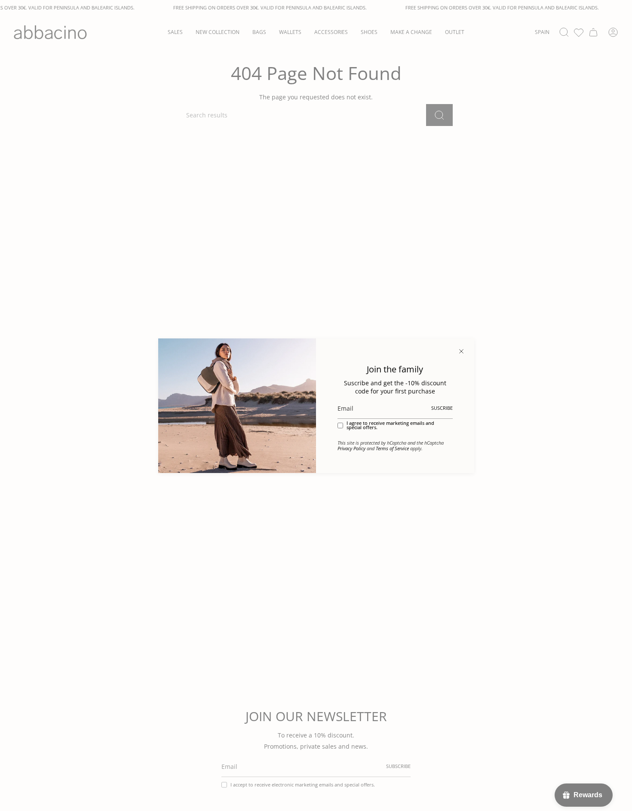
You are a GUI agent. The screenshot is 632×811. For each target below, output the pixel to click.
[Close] (461, 351)
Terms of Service (392, 448)
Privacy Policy (351, 448)
